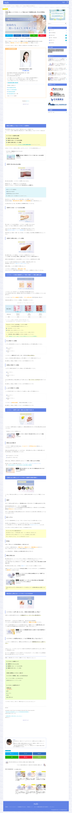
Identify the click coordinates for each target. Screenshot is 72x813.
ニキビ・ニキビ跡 (51, 50)
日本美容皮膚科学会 (11, 93)
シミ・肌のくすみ (51, 49)
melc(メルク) (58, 809)
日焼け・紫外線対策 (53, 37)
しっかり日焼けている (40, 311)
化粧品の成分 (52, 35)
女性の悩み (52, 42)
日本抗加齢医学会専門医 (12, 87)
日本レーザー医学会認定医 (12, 89)
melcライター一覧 (51, 112)
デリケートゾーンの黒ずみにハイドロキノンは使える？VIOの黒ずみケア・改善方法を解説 (60, 64)
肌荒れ (61, 50)
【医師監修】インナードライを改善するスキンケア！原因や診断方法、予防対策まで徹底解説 (60, 78)
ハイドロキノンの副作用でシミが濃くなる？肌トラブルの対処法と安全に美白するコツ (60, 69)
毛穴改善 (57, 50)
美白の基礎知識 (52, 32)
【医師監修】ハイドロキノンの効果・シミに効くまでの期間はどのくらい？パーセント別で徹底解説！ (23, 336)
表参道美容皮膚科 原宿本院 (13, 82)
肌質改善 (50, 52)
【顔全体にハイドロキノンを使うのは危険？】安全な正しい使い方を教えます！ (60, 74)
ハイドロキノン (8, 750)
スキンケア (52, 30)
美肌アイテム (52, 40)
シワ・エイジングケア (59, 49)
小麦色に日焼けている (29, 311)
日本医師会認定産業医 (11, 91)
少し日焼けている (18, 311)
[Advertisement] (25, 114)
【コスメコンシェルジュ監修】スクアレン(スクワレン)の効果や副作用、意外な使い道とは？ (60, 59)
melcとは (63, 2)
